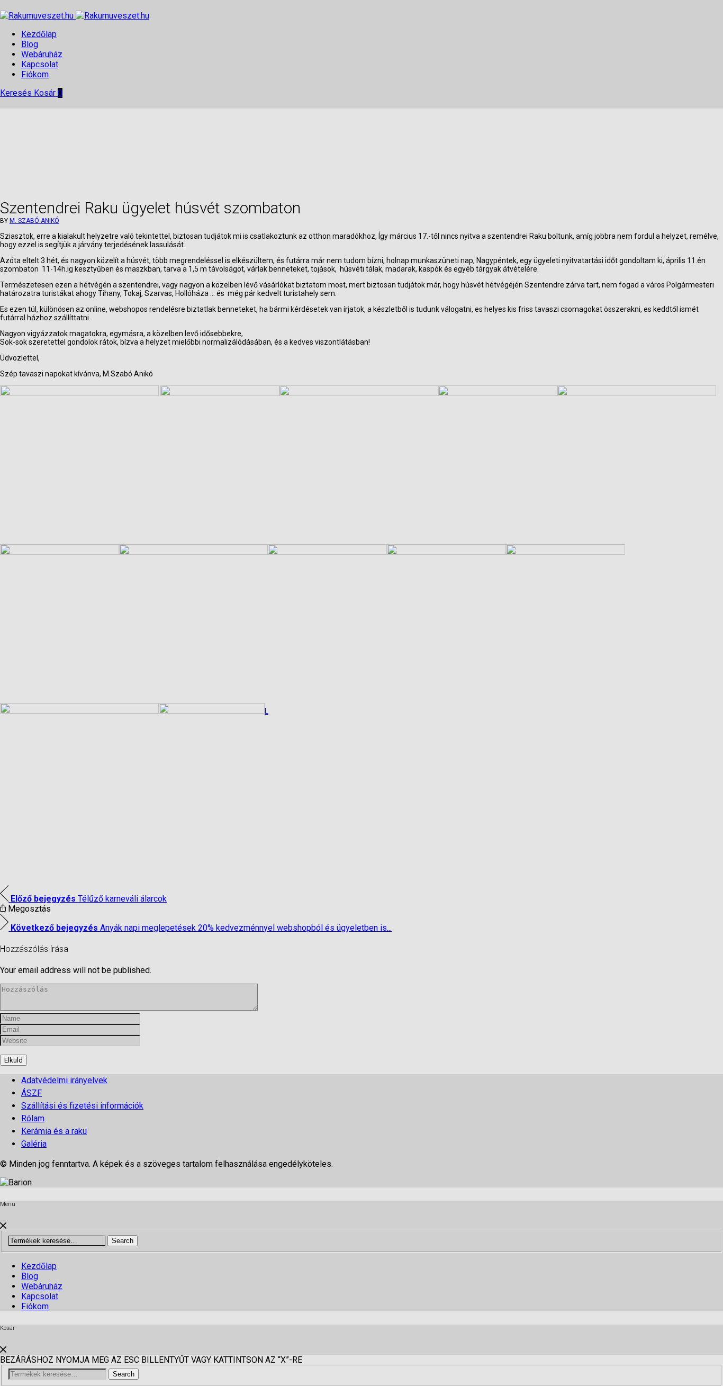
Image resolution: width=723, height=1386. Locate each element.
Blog (29, 44)
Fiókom (35, 74)
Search (122, 1241)
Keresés (17, 93)
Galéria (34, 1144)
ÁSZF (31, 1093)
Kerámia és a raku (54, 1131)
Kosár (48, 93)
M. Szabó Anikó (34, 220)
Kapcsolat (39, 64)
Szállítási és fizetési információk (82, 1106)
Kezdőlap (39, 34)
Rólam (32, 1118)
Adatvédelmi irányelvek (64, 1080)
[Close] (3, 1226)
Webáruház (41, 54)
